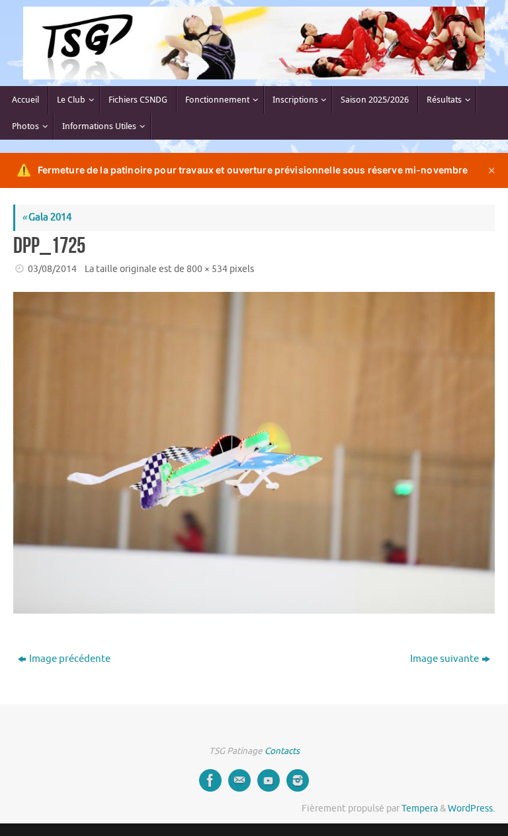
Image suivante (444, 659)
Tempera (420, 808)
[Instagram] (297, 780)
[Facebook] (210, 780)
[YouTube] (268, 780)
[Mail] (239, 780)
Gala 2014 (46, 217)
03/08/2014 (52, 269)
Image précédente (69, 659)
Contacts (282, 751)
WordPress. (471, 808)
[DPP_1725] (254, 453)
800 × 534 (207, 269)
